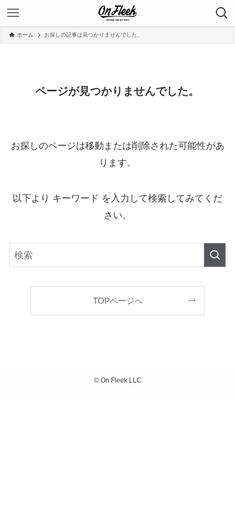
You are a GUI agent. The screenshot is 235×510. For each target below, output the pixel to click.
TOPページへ (118, 300)
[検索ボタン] (222, 13)
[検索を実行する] (215, 255)
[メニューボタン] (13, 13)
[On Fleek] (117, 13)
